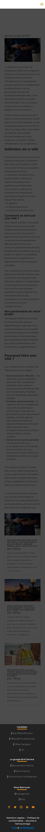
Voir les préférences (22, 822)
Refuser (22, 815)
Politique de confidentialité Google (9, 798)
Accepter (22, 809)
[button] (41, 761)
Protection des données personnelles (22, 828)
